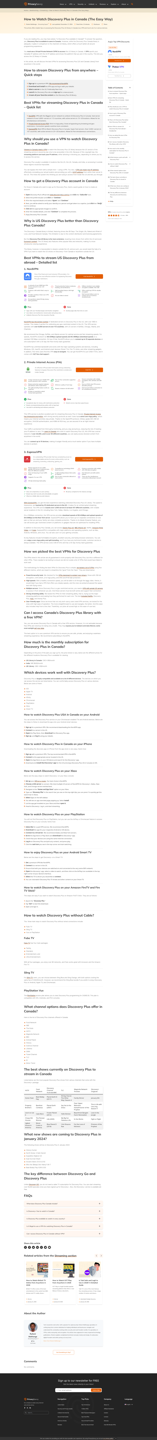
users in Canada (50, 431)
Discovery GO (34, 1184)
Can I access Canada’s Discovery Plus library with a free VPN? (118, 143)
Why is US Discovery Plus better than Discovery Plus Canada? (118, 121)
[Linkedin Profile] (30, 1408)
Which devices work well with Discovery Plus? (117, 158)
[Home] (33, 4)
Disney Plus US (68, 528)
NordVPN (32, 116)
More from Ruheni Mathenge (52, 1341)
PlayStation (31, 995)
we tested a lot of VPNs (85, 568)
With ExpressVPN (30, 503)
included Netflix (87, 596)
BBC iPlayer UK (80, 528)
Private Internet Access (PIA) (39, 124)
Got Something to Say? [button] (63, 1352)
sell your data (39, 628)
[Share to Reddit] (33, 1247)
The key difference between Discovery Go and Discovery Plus (117, 195)
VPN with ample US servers (93, 588)
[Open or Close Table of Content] (130, 88)
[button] (89, 276)
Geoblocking (34, 10)
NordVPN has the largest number (36, 322)
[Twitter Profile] (27, 1408)
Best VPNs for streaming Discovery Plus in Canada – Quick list (118, 100)
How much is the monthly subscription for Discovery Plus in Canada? (118, 151)
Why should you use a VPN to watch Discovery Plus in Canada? (118, 108)
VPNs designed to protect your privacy (73, 575)
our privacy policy (108, 1438)
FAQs (110, 201)
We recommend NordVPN (58, 83)
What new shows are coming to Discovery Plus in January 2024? (118, 187)
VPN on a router (40, 781)
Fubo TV (27, 943)
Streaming (44, 10)
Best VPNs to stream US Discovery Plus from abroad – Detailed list (117, 129)
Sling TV (30, 977)
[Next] (101, 1255)
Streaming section (66, 1255)
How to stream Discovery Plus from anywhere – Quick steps (117, 92)
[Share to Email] (49, 1247)
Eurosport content (30, 241)
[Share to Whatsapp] (41, 1247)
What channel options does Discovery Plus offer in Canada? (118, 172)
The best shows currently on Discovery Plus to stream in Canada (117, 179)
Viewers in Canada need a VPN (35, 150)
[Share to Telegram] (45, 1247)
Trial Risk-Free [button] (118, 60)
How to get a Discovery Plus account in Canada (117, 114)
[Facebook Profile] (24, 1408)
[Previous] (96, 1255)
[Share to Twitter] (25, 1247)
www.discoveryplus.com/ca (59, 195)
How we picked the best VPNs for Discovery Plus (117, 136)
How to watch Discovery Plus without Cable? (117, 165)
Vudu (34, 530)
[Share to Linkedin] (37, 1247)
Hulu (32, 599)
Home (26, 10)
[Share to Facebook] (29, 1247)
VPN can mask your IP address (87, 170)
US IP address (78, 172)
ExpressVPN (33, 129)
